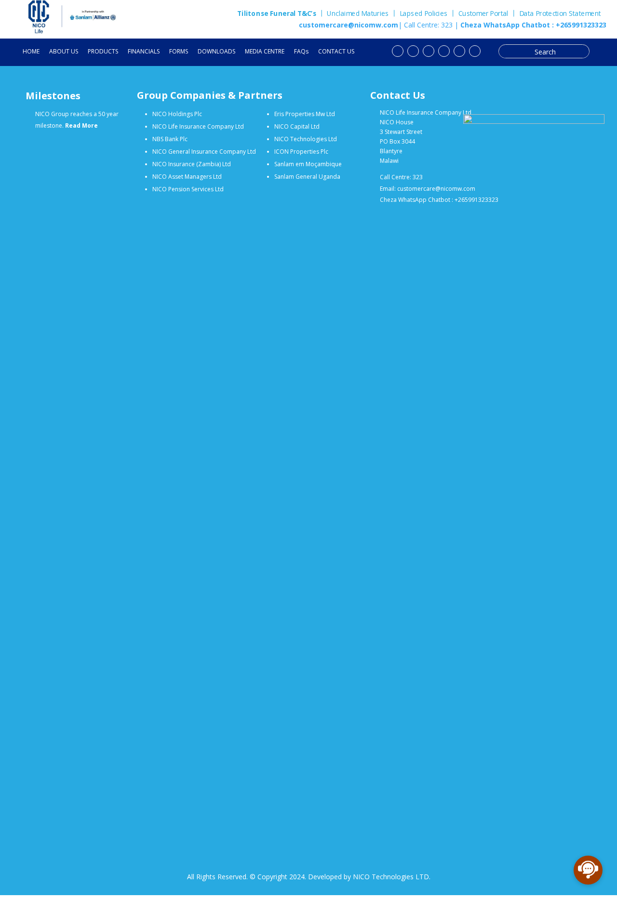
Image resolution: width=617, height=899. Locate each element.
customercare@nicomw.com (348, 24)
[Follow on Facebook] (413, 51)
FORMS (178, 51)
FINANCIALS (144, 51)
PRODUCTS (103, 51)
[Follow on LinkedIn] (444, 51)
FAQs (301, 51)
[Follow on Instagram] (459, 51)
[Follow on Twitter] (428, 51)
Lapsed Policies (424, 13)
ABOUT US (63, 51)
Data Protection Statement (560, 14)
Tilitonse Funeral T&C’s (276, 13)
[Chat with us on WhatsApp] (475, 51)
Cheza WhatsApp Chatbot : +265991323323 (532, 24)
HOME (31, 51)
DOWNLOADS (216, 51)
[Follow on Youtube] (397, 51)
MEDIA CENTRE (264, 51)
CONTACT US (336, 51)
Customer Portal (483, 13)
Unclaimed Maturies (358, 13)
